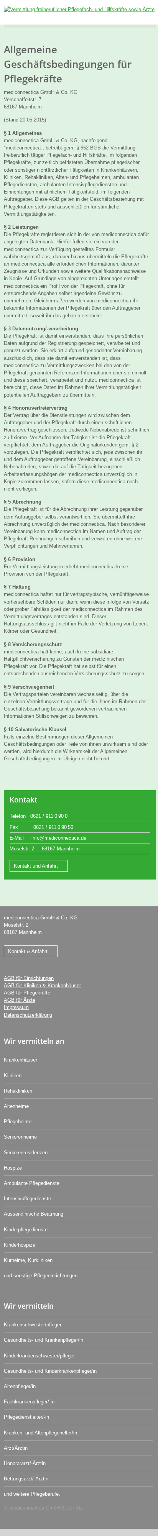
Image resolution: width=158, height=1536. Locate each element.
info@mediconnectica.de (58, 838)
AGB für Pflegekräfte (27, 993)
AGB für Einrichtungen (29, 978)
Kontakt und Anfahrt (36, 866)
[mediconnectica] (79, 9)
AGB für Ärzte (19, 1000)
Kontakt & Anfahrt (28, 951)
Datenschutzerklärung (28, 1015)
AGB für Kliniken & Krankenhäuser (42, 985)
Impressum (16, 1007)
